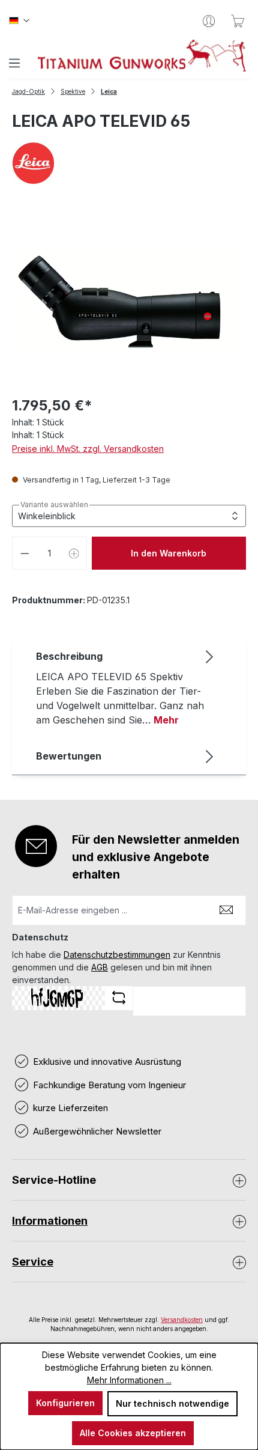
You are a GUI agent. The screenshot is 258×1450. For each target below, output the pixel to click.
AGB (99, 967)
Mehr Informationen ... (129, 1380)
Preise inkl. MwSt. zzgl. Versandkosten (88, 448)
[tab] (126, 687)
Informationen (50, 1220)
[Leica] (129, 163)
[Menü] (14, 63)
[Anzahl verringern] (24, 553)
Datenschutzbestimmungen (117, 954)
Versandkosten (182, 1319)
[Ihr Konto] (208, 21)
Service (32, 1261)
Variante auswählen (54, 504)
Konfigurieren (65, 1403)
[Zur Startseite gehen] (142, 56)
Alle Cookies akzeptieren (133, 1433)
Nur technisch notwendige (172, 1403)
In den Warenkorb (168, 553)
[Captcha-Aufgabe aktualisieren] (119, 997)
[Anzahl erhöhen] (74, 553)
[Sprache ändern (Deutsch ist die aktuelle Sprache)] (19, 21)
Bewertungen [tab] (68, 756)
